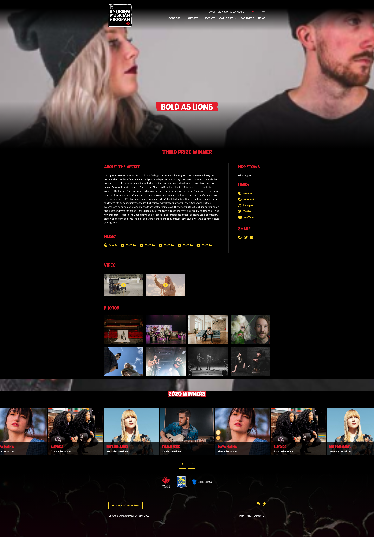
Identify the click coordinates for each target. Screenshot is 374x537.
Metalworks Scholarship (233, 12)
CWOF (212, 12)
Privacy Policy (244, 516)
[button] (241, 237)
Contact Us (260, 516)
